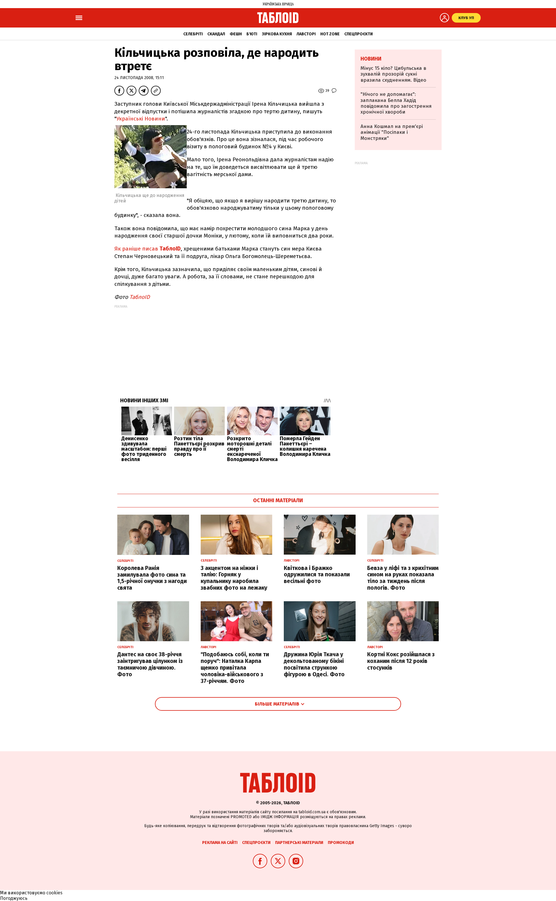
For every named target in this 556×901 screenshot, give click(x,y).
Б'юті (251, 34)
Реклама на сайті (219, 842)
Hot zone (330, 34)
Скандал (216, 34)
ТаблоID (139, 297)
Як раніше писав (147, 248)
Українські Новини (140, 118)
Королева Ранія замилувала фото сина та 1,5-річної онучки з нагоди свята (152, 578)
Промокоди (341, 842)
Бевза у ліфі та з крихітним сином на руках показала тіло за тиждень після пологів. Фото (403, 578)
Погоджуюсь (14, 898)
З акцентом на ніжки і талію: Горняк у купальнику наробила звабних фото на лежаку (234, 578)
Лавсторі (306, 34)
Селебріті (193, 34)
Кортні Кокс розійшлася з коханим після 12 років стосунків (401, 661)
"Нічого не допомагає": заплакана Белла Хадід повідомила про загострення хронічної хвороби (396, 103)
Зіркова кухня (277, 34)
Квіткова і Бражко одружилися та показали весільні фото (317, 575)
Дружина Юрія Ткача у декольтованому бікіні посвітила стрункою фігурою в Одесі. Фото (314, 664)
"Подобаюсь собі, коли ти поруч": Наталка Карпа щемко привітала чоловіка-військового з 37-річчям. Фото (235, 667)
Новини (371, 59)
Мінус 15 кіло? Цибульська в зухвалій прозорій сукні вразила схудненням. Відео (393, 74)
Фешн (236, 34)
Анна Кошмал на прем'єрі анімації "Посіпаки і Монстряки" (392, 132)
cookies (54, 892)
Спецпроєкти (358, 34)
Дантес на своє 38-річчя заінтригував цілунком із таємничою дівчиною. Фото (150, 664)
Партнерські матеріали (299, 842)
